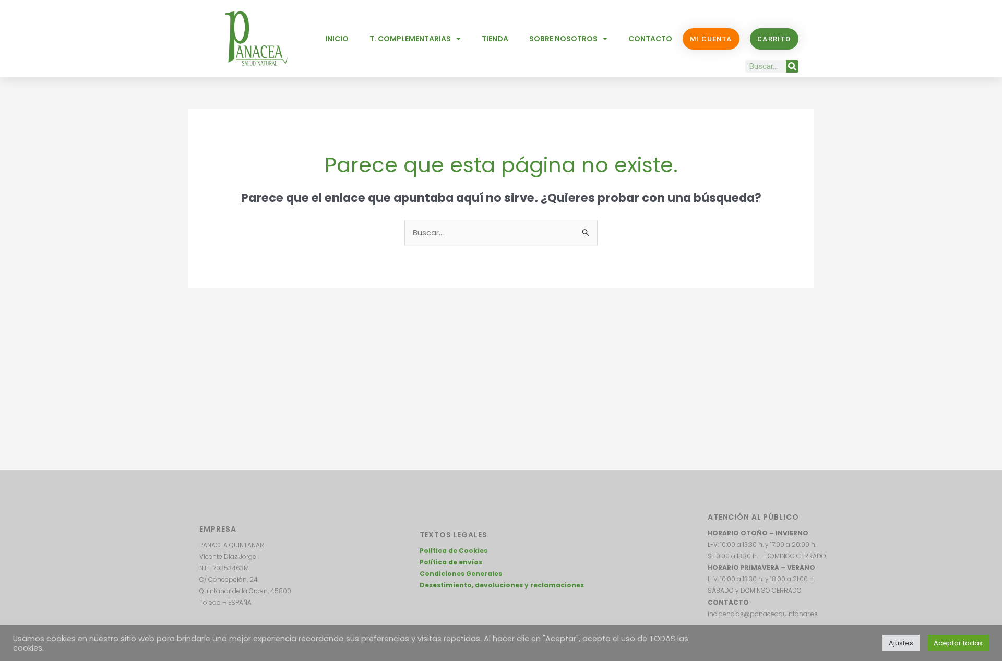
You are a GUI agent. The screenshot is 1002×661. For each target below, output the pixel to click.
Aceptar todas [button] (958, 643)
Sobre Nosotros (563, 38)
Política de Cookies (453, 550)
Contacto (650, 38)
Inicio (337, 38)
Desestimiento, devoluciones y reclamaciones (502, 585)
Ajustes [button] (901, 643)
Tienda (495, 38)
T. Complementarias (410, 38)
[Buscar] (792, 66)
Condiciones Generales (461, 573)
